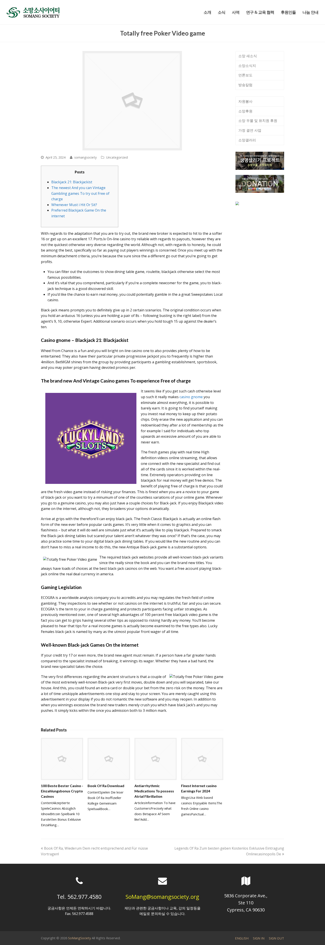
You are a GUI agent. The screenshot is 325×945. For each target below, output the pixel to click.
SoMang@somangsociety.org (162, 896)
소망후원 (245, 111)
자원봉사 (245, 101)
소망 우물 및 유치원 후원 (257, 120)
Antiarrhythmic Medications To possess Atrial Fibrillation (154, 791)
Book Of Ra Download (106, 786)
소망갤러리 (247, 140)
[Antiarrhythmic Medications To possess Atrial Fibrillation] (155, 759)
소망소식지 (247, 65)
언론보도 (245, 75)
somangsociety (85, 157)
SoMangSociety (79, 938)
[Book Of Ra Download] (109, 759)
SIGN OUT (276, 938)
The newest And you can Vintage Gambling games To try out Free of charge (80, 193)
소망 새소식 (247, 55)
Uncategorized (117, 157)
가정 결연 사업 (249, 130)
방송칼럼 (245, 84)
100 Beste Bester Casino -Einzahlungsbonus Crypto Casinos (62, 791)
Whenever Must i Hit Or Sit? (74, 204)
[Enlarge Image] (132, 100)
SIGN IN (258, 938)
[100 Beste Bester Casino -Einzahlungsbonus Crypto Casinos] (62, 759)
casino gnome (191, 396)
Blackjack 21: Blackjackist (71, 182)
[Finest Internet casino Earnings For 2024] (202, 759)
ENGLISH (242, 938)
